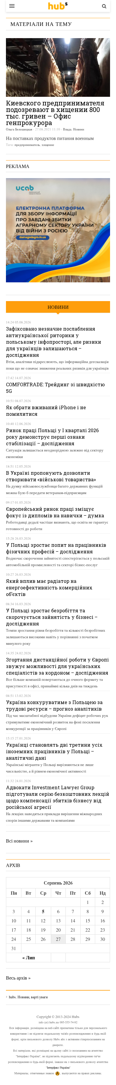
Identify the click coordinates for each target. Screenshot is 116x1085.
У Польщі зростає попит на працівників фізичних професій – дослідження (56, 548)
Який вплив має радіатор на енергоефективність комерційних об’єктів (49, 587)
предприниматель (27, 144)
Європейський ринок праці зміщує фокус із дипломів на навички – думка (55, 512)
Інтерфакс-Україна (58, 1067)
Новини (78, 129)
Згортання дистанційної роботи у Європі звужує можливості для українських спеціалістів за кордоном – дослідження (57, 666)
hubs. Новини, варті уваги (58, 6)
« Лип (28, 957)
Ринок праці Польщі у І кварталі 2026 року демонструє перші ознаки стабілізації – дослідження (52, 436)
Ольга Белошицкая (19, 129)
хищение (48, 144)
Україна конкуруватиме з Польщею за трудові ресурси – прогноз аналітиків (54, 705)
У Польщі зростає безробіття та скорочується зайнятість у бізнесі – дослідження (52, 617)
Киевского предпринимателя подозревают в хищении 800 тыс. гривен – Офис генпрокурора (55, 113)
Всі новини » (19, 841)
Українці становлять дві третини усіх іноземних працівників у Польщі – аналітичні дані (54, 751)
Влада (67, 129)
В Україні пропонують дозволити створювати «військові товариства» (51, 476)
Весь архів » (18, 978)
